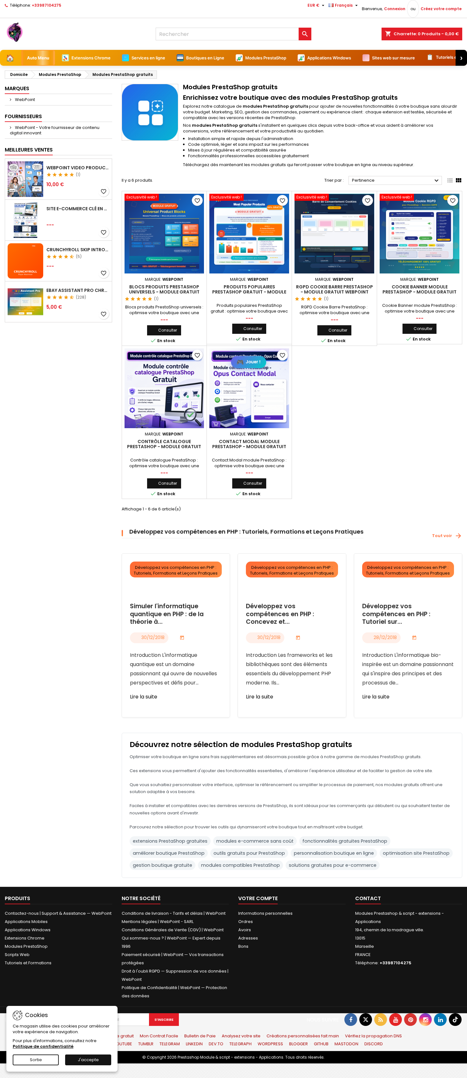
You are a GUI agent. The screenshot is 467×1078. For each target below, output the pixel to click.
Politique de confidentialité (43, 1046)
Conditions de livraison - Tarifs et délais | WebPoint (174, 913)
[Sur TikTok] (455, 1019)
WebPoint (24, 100)
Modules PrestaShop (26, 946)
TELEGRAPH (240, 1044)
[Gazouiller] (365, 1019)
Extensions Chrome (24, 938)
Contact (368, 898)
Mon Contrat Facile (159, 1036)
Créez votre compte (441, 8)
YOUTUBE (123, 1044)
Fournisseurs (23, 116)
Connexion (394, 8)
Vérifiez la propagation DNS (373, 1036)
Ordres (245, 922)
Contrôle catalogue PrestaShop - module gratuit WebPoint (164, 446)
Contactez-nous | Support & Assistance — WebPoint (58, 913)
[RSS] (380, 1019)
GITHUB (321, 1044)
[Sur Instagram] (425, 1019)
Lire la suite (143, 696)
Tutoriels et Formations (28, 963)
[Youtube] (395, 1019)
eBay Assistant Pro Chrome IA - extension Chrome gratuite (77, 290)
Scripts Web (17, 955)
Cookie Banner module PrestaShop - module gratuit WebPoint (419, 292)
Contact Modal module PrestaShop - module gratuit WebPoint (249, 446)
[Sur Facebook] (350, 1019)
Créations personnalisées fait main (303, 1036)
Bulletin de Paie (200, 1036)
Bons (243, 946)
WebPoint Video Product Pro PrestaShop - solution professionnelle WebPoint (77, 167)
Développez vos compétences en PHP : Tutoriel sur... (396, 614)
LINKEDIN (194, 1044)
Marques (17, 88)
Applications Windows (28, 930)
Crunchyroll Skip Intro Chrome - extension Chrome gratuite (77, 249)
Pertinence (396, 181)
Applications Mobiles (26, 922)
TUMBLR (145, 1044)
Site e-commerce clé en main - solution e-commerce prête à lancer (77, 208)
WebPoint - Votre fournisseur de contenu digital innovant (54, 130)
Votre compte (258, 898)
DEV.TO (216, 1044)
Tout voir (447, 536)
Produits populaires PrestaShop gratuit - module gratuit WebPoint (249, 292)
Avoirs (244, 930)
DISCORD (373, 1044)
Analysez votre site (241, 1036)
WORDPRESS (270, 1044)
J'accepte (88, 1060)
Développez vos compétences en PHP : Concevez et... (280, 614)
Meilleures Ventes (29, 149)
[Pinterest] (410, 1019)
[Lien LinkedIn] (440, 1019)
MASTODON (346, 1044)
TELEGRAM (169, 1044)
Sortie (36, 1060)
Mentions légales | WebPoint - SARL (157, 922)
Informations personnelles (265, 913)
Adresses (248, 938)
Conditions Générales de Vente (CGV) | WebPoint (173, 930)
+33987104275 (46, 5)
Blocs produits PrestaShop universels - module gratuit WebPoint (164, 292)
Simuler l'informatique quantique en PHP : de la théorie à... (167, 614)
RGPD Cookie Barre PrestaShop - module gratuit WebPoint (334, 289)
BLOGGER (298, 1044)
